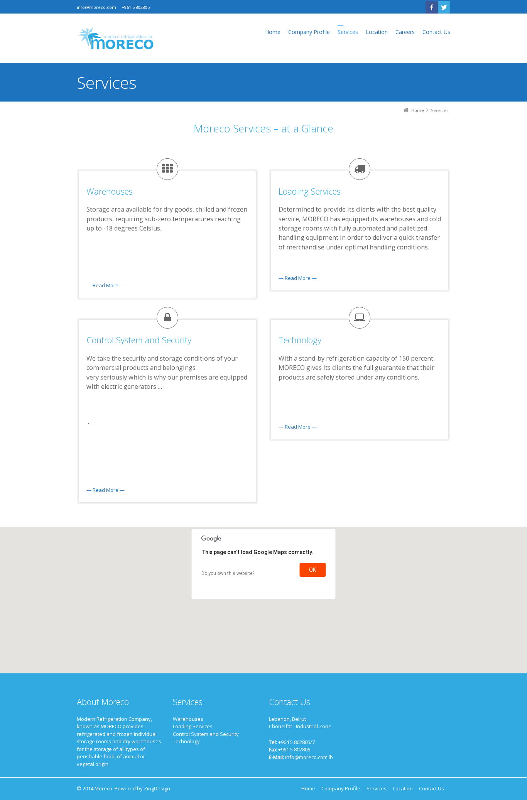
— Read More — (105, 285)
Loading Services (193, 726)
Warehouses (188, 718)
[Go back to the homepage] (115, 38)
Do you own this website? (227, 573)
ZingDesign (157, 788)
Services (377, 788)
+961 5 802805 (136, 7)
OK (312, 570)
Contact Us (431, 788)
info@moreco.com (96, 7)
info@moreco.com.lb (309, 757)
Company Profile (340, 788)
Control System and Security (206, 734)
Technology (186, 741)
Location (403, 788)
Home (308, 788)
